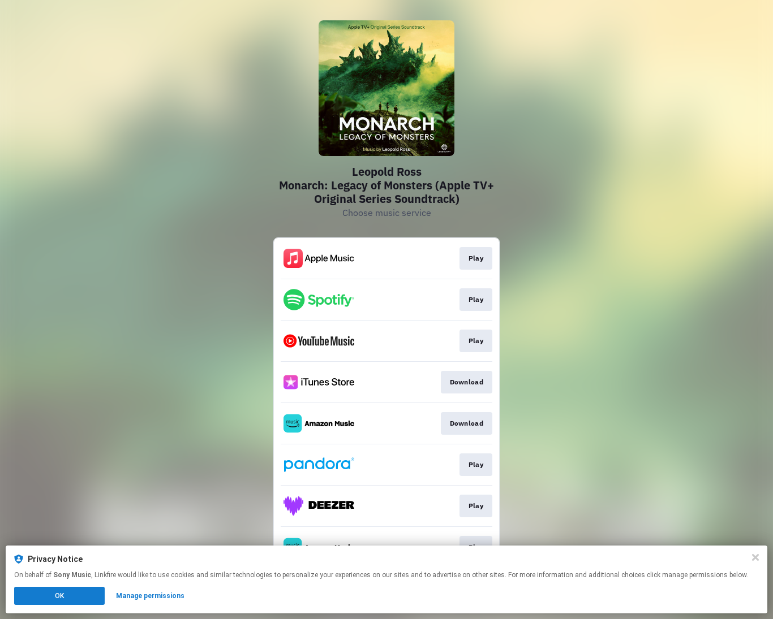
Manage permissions (150, 596)
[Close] (755, 557)
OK (59, 596)
